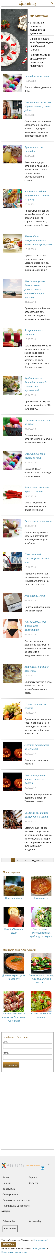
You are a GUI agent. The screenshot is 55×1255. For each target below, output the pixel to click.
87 (26, 860)
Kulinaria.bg (35, 1221)
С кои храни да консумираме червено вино (37, 558)
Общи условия (39, 1248)
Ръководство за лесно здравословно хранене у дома (38, 106)
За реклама (9, 1189)
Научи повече (40, 1239)
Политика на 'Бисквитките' (16, 1206)
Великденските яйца (37, 76)
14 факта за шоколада (38, 521)
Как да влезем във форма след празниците (35, 625)
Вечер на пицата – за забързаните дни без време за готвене (41, 44)
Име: (5, 1041)
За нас (6, 1177)
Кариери (32, 1177)
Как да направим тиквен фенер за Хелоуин (35, 778)
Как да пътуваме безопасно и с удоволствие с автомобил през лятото (35, 289)
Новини (7, 1183)
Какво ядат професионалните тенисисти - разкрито (38, 240)
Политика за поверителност (14, 1251)
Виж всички (10, 1228)
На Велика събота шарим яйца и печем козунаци (37, 195)
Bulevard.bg (9, 1221)
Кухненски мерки (35, 595)
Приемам (8, 1244)
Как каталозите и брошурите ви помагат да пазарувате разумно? (40, 62)
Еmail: (6, 1052)
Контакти (33, 1183)
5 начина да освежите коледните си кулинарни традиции (38, 30)
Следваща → (37, 860)
